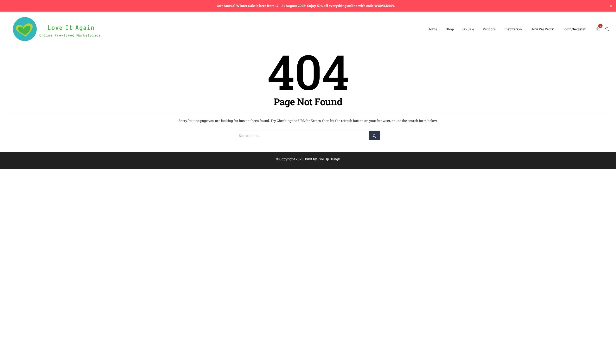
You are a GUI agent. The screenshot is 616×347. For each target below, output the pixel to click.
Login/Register (574, 29)
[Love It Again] (57, 29)
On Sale (468, 29)
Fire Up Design (329, 159)
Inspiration (513, 29)
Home (432, 29)
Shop (450, 29)
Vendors (489, 29)
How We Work (542, 29)
